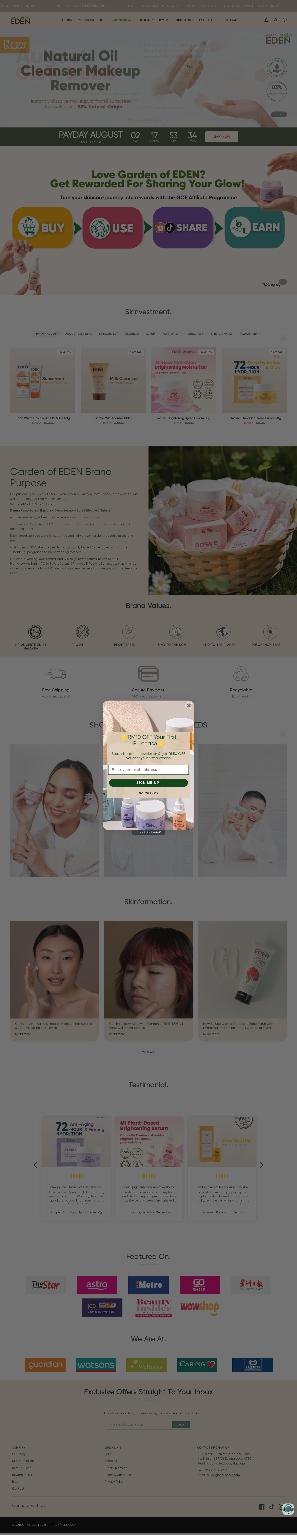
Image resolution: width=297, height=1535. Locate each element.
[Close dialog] (189, 706)
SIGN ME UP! (148, 782)
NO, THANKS (148, 793)
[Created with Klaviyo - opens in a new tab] (148, 832)
